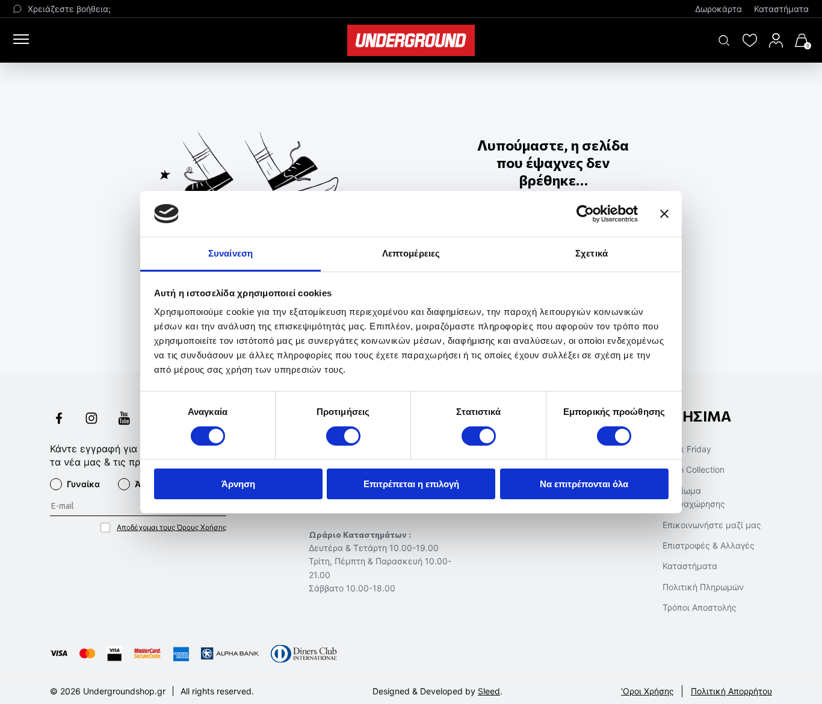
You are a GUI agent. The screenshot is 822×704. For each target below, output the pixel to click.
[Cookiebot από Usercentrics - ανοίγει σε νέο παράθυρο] (585, 214)
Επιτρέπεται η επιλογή (411, 484)
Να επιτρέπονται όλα (584, 484)
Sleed (489, 691)
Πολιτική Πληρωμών (703, 587)
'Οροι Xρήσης (647, 691)
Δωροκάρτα (718, 9)
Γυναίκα (83, 484)
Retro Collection (694, 469)
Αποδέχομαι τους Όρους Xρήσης (171, 527)
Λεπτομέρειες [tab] (411, 253)
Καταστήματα (781, 9)
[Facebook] (59, 419)
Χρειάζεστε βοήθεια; (69, 9)
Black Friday (687, 449)
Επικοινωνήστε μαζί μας (712, 525)
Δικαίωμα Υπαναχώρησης (694, 497)
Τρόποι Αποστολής (700, 607)
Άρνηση (238, 484)
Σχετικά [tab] (591, 253)
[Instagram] (91, 419)
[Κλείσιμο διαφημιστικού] (664, 214)
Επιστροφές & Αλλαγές (709, 545)
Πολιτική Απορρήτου (731, 691)
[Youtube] (124, 419)
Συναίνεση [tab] (230, 253)
